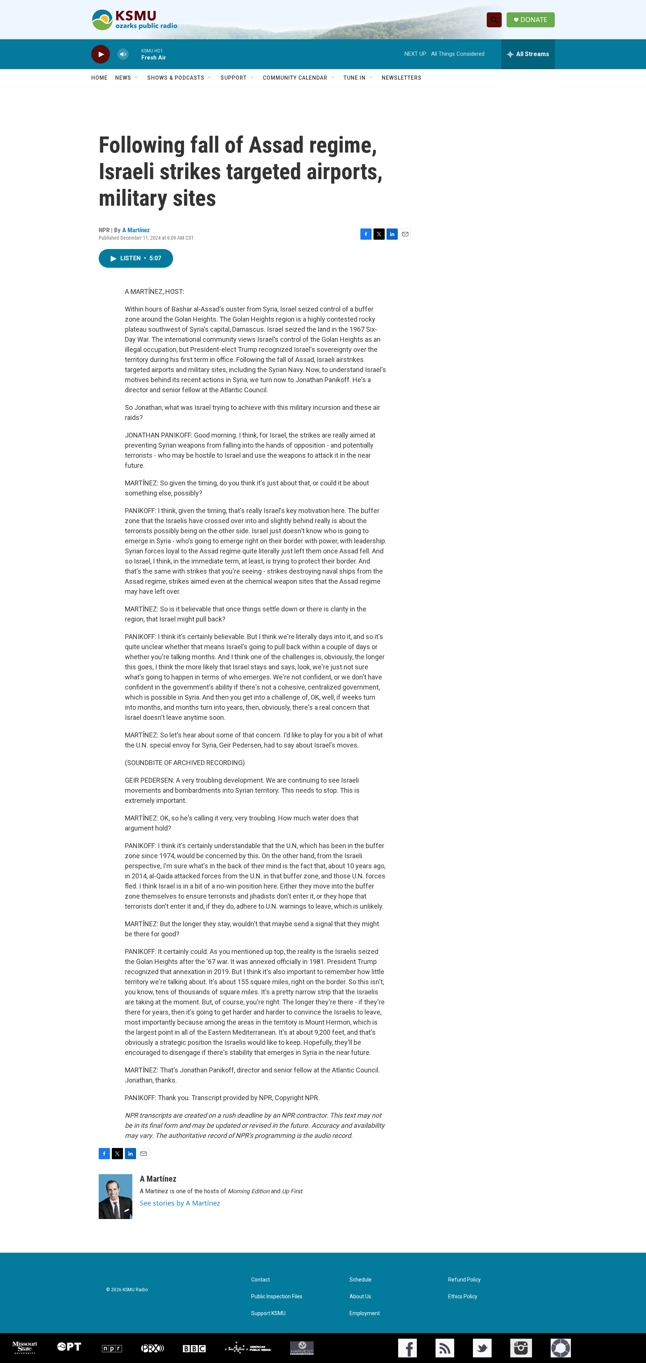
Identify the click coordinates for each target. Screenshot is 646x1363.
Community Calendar (295, 78)
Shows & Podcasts (175, 78)
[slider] (135, 54)
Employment (365, 1313)
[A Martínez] (115, 1196)
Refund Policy (464, 1280)
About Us (360, 1296)
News (123, 78)
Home (99, 78)
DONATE (533, 20)
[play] (101, 54)
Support (234, 78)
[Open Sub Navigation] (137, 78)
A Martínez (136, 230)
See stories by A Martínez (180, 1202)
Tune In (355, 78)
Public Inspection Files (276, 1296)
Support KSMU (268, 1313)
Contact (260, 1280)
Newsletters (402, 78)
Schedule (361, 1280)
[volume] (123, 54)
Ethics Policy (462, 1296)
